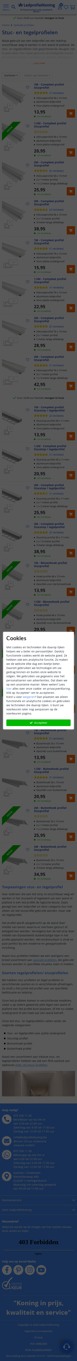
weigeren (29, 697)
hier (9, 688)
